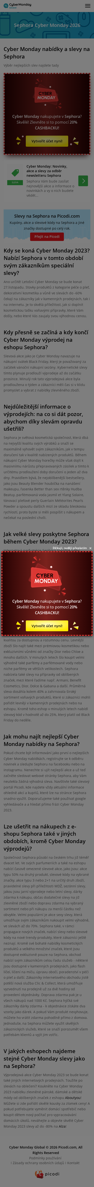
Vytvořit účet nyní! (47, 626)
